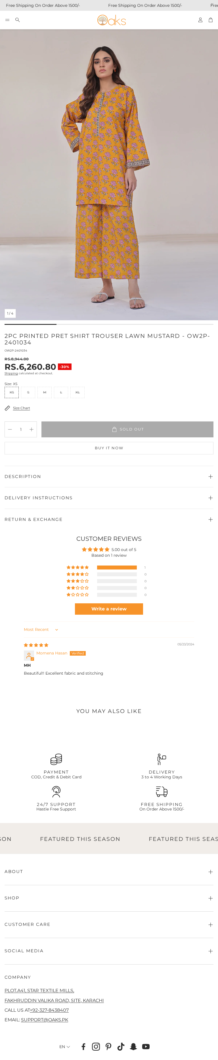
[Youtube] (146, 1047)
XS (12, 392)
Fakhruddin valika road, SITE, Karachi (54, 1000)
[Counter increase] (31, 429)
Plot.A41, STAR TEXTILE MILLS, (39, 990)
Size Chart (21, 408)
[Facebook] (83, 1047)
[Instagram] (96, 1047)
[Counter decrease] (10, 429)
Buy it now (109, 448)
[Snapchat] (133, 1047)
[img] (36, 645)
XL (78, 392)
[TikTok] (121, 1047)
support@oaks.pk (44, 1019)
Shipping (11, 373)
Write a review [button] (109, 609)
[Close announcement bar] (212, 4)
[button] (7, 20)
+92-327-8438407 (49, 1010)
